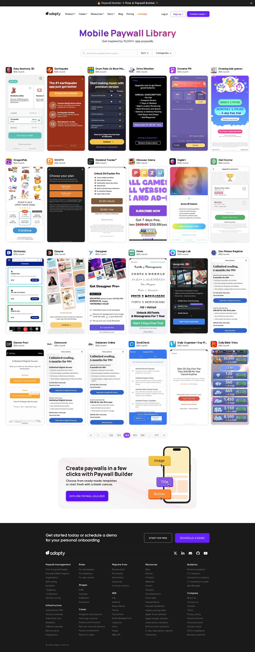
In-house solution (120, 585)
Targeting (51, 589)
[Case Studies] (87, 14)
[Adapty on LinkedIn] (183, 553)
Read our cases (86, 634)
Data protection (195, 618)
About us (191, 598)
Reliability (50, 622)
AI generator (52, 577)
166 (143, 435)
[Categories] (170, 53)
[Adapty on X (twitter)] (175, 553)
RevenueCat (118, 569)
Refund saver (52, 630)
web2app (142, 13)
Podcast (149, 577)
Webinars (150, 581)
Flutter (115, 610)
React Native (118, 606)
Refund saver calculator (157, 626)
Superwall (117, 581)
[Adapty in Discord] (190, 553)
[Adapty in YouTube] (205, 553)
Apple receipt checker (156, 618)
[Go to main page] (53, 13)
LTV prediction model (197, 581)
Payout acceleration (89, 630)
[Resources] (103, 14)
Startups (83, 594)
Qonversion (118, 577)
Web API (116, 634)
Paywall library (152, 602)
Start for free (158, 537)
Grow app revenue (88, 618)
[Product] (75, 14)
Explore (87, 494)
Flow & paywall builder (57, 569)
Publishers (84, 598)
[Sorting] (147, 53)
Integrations (52, 634)
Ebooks (149, 573)
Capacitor (117, 622)
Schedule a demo (192, 538)
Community (150, 634)
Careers (191, 606)
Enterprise (84, 602)
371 (157, 435)
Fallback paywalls (54, 626)
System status (194, 626)
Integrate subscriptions (90, 614)
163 (119, 435)
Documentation (153, 594)
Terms (190, 610)
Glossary (149, 589)
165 (135, 435)
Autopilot (50, 585)
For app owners (86, 577)
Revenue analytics (196, 569)
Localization (52, 594)
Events (148, 585)
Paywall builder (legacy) (58, 573)
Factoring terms (195, 622)
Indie (81, 589)
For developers (86, 569)
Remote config (53, 598)
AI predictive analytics (198, 577)
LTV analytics (193, 573)
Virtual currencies (54, 614)
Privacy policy (194, 614)
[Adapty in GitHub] (198, 553)
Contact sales (197, 13)
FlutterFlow (117, 614)
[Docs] (114, 14)
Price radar (150, 598)
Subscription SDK (54, 610)
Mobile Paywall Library (127, 33)
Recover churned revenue (92, 626)
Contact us (192, 602)
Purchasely (117, 573)
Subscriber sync (54, 618)
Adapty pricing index (155, 610)
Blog (120, 13)
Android (116, 602)
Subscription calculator (156, 622)
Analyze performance (89, 622)
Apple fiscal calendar (155, 614)
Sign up (177, 13)
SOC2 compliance (196, 630)
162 (111, 435)
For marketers (86, 573)
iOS (114, 598)
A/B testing (51, 581)
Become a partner (196, 634)
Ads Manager (193, 585)
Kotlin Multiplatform (121, 618)
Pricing (130, 13)
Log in (165, 13)
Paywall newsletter (154, 606)
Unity (114, 626)
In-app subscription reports (159, 630)
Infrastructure (54, 605)
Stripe (115, 630)
